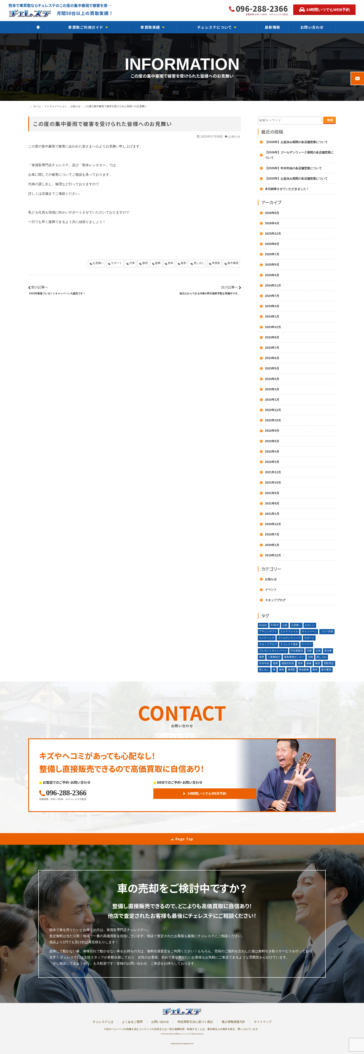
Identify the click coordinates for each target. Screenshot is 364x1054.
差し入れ (322, 656)
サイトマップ (263, 1021)
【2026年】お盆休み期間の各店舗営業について (296, 142)
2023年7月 (272, 347)
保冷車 (328, 650)
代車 (132, 263)
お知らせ (234, 136)
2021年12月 (273, 472)
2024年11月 (273, 285)
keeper (263, 625)
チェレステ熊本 (289, 644)
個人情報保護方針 (233, 1021)
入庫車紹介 (274, 656)
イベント (271, 589)
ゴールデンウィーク (289, 637)
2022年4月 (272, 451)
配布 (315, 669)
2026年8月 (272, 213)
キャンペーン (309, 631)
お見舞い (98, 263)
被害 (183, 263)
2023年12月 (273, 327)
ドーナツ (307, 644)
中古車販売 (296, 650)
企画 (318, 650)
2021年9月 (272, 493)
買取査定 (329, 663)
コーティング (266, 637)
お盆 (284, 625)
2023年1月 (272, 399)
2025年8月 (272, 244)
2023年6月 (272, 358)
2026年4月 (272, 223)
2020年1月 (272, 545)
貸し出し (199, 263)
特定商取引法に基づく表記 (195, 1021)
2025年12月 (273, 233)
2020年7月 (272, 534)
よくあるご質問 (132, 1021)
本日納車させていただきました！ (287, 189)
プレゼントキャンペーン (273, 650)
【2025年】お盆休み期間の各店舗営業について (296, 178)
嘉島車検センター (294, 656)
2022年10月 (273, 420)
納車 (309, 663)
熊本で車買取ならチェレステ (179, 1034)
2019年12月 (273, 555)
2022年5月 (272, 441)
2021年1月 (272, 513)
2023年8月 (272, 337)
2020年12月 (273, 524)
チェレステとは (103, 1021)
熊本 (170, 263)
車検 (281, 669)
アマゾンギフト (268, 631)
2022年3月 (272, 461)
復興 (158, 263)
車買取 (216, 263)
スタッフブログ (275, 600)
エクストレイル (289, 631)
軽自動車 (304, 669)
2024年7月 (272, 295)
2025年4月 (272, 275)
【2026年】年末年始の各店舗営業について (293, 168)
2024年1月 (272, 316)
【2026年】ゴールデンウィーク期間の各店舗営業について (299, 155)
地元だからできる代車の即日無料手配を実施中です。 (209, 293)
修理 (145, 263)
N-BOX (275, 625)
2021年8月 (272, 503)
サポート (116, 263)
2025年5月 (272, 264)
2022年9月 (272, 430)
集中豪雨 (233, 263)
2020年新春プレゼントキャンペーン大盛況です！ (57, 293)
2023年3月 (272, 389)
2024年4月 (272, 306)
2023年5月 (272, 368)
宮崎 (310, 656)
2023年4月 (272, 379)
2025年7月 (272, 254)
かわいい (310, 625)
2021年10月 (273, 482)
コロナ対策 (327, 631)
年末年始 (264, 663)
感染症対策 (287, 663)
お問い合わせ (160, 1021)
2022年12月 (273, 410)
